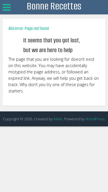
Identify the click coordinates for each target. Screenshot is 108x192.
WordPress (95, 118)
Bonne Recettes (54, 6)
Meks (58, 118)
